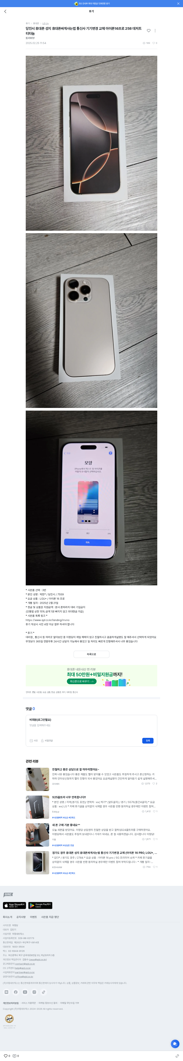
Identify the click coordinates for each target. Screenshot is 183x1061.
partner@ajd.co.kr (25, 972)
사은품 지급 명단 (50, 917)
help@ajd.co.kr (23, 968)
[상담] (175, 1044)
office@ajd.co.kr (24, 976)
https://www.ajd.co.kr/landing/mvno (48, 620)
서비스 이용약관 (28, 1003)
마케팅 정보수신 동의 (48, 1003)
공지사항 (21, 917)
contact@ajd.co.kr (25, 963)
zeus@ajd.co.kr (38, 959)
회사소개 (7, 917)
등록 (148, 740)
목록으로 (91, 654)
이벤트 (33, 917)
